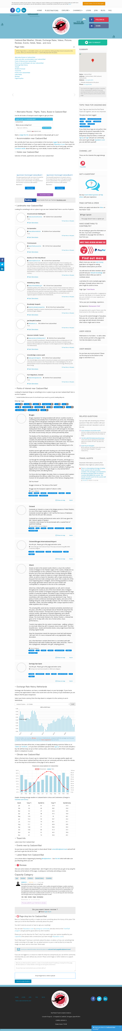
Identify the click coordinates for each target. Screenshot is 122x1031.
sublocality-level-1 (85, 126)
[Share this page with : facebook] (2, 260)
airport (18, 404)
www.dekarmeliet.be (35, 231)
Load (72, 704)
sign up (57, 747)
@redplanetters (46, 858)
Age (17, 878)
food (49, 407)
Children (30, 878)
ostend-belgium (20, 410)
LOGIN (88, 10)
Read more (19, 184)
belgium (36, 404)
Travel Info (18, 71)
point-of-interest (32, 410)
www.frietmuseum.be (35, 246)
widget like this (24, 135)
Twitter (17, 747)
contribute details (20, 148)
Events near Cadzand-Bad (22, 72)
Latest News (18, 74)
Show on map (61, 500)
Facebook (24, 747)
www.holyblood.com (34, 260)
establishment (39, 407)
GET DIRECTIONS (47, 128)
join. (50, 912)
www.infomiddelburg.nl (35, 285)
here (70, 4)
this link (57, 858)
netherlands (97, 121)
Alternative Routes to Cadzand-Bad (25, 57)
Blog (103, 10)
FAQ (110, 10)
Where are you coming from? (24, 125)
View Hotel (30, 188)
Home (39, 10)
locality (69, 407)
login (46, 912)
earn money (99, 262)
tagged (55, 142)
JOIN (96, 10)
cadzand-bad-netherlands (94, 119)
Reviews (17, 76)
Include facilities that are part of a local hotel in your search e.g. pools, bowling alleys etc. (41, 397)
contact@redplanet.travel (59, 849)
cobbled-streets (27, 407)
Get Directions (33, 223)
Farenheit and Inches (21, 799)
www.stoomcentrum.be (35, 217)
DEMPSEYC (24, 882)
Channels (77, 10)
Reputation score (28, 929)
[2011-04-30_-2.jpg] (19, 102)
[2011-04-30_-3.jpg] (63, 102)
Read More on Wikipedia (68, 221)
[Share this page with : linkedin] (2, 269)
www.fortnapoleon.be (35, 378)
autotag (27, 404)
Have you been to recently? (104, 1028)
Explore (65, 10)
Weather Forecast (20, 69)
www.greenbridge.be (35, 358)
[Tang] (29, 87)
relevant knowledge (96, 273)
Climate (17, 67)
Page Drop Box (19, 78)
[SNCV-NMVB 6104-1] (29, 102)
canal (64, 404)
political (43, 410)
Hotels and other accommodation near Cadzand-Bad (30, 59)
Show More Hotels (45, 195)
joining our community (43, 929)
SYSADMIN (85, 480)
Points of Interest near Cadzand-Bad (25, 61)
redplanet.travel (37, 131)
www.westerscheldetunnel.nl (37, 338)
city (17, 407)
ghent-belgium (58, 407)
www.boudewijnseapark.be (37, 307)
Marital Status (40, 878)
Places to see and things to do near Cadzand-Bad (29, 63)
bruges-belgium (46, 404)
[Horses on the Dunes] (19, 87)
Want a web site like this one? (23, 1001)
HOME (16, 997)
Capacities (18, 936)
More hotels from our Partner (51, 200)
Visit (70, 500)
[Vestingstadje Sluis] (43, 94)
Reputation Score (59, 144)
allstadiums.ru (33, 323)
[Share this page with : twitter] (2, 264)
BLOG (43, 997)
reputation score (100, 140)
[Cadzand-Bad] (63, 87)
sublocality (91, 124)
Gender (23, 878)
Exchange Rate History (21, 65)
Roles (101, 207)
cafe (57, 404)
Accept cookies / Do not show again (94, 3)
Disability (49, 878)
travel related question (91, 195)
